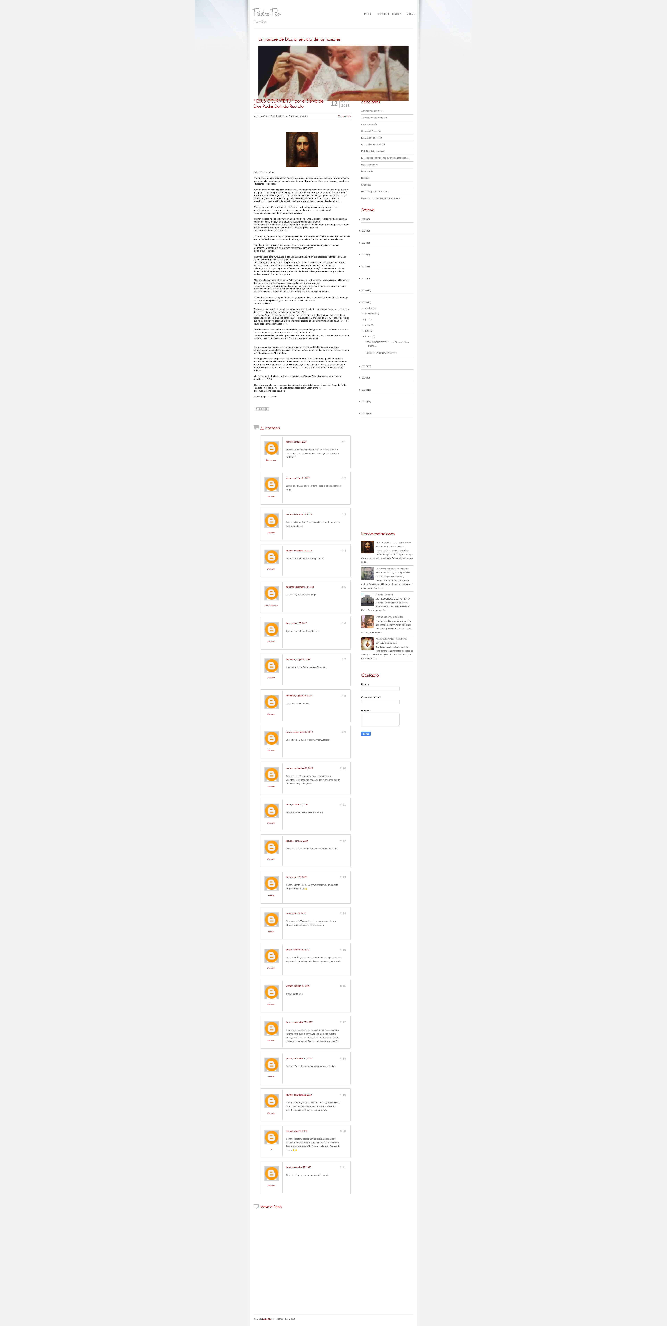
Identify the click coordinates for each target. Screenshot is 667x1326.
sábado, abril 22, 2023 (296, 1131)
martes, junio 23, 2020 (296, 877)
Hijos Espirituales (369, 164)
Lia (271, 1149)
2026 (364, 219)
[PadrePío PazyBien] (280, 14)
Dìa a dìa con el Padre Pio (373, 144)
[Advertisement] (387, 762)
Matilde (271, 895)
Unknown (271, 496)
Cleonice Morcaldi (384, 595)
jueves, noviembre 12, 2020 (299, 1058)
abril (367, 331)
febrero (368, 336)
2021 (364, 278)
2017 (364, 366)
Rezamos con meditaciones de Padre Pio (380, 198)
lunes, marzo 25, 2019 (296, 623)
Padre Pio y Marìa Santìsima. (375, 191)
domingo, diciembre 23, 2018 (300, 587)
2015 (364, 390)
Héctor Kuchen (271, 605)
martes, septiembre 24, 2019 (299, 768)
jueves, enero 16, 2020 (297, 841)
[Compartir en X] (264, 409)
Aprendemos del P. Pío (372, 111)
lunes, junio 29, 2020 (296, 913)
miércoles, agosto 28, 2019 (299, 696)
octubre (368, 308)
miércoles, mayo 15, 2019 (298, 659)
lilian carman (271, 460)
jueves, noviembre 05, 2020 (299, 1022)
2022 (364, 266)
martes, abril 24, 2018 (296, 442)
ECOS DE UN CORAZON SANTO (381, 353)
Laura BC (271, 1077)
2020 (364, 290)
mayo (367, 325)
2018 (364, 302)
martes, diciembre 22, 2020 (299, 1095)
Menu (410, 14)
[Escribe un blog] (260, 409)
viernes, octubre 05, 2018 (298, 478)
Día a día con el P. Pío (371, 138)
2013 (364, 414)
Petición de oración (389, 14)
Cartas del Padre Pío (371, 131)
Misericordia (367, 171)
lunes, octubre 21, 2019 (297, 804)
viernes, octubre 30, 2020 (298, 986)
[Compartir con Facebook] (267, 409)
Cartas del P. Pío (369, 124)
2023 (364, 255)
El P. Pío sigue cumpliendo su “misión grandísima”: (385, 158)
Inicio (367, 14)
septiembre (370, 314)
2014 (364, 402)
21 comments (344, 116)
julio (367, 319)
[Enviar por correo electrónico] (257, 409)
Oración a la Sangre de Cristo (390, 617)
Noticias (365, 178)
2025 (364, 231)
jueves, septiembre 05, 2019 (299, 732)
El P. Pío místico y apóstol (373, 151)
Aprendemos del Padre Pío (374, 117)
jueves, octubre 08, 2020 (297, 950)
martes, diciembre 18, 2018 (299, 514)
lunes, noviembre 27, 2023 (298, 1167)
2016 (364, 378)
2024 (364, 243)
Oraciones (366, 185)
